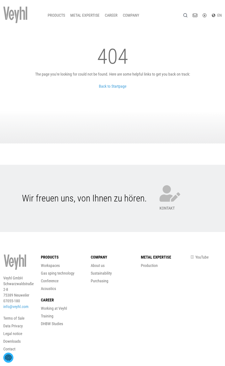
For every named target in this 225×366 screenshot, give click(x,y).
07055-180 (11, 301)
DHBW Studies (52, 323)
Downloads (12, 341)
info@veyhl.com (16, 306)
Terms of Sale (13, 318)
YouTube (201, 257)
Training (47, 316)
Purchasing (99, 281)
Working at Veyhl (54, 308)
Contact (9, 349)
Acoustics (48, 288)
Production (149, 265)
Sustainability (101, 273)
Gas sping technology (57, 273)
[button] (112, 208)
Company (131, 15)
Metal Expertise (85, 15)
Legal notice (12, 333)
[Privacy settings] (8, 358)
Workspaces (50, 265)
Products (56, 15)
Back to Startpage (112, 86)
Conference (49, 281)
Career (111, 15)
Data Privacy (13, 326)
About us (98, 265)
